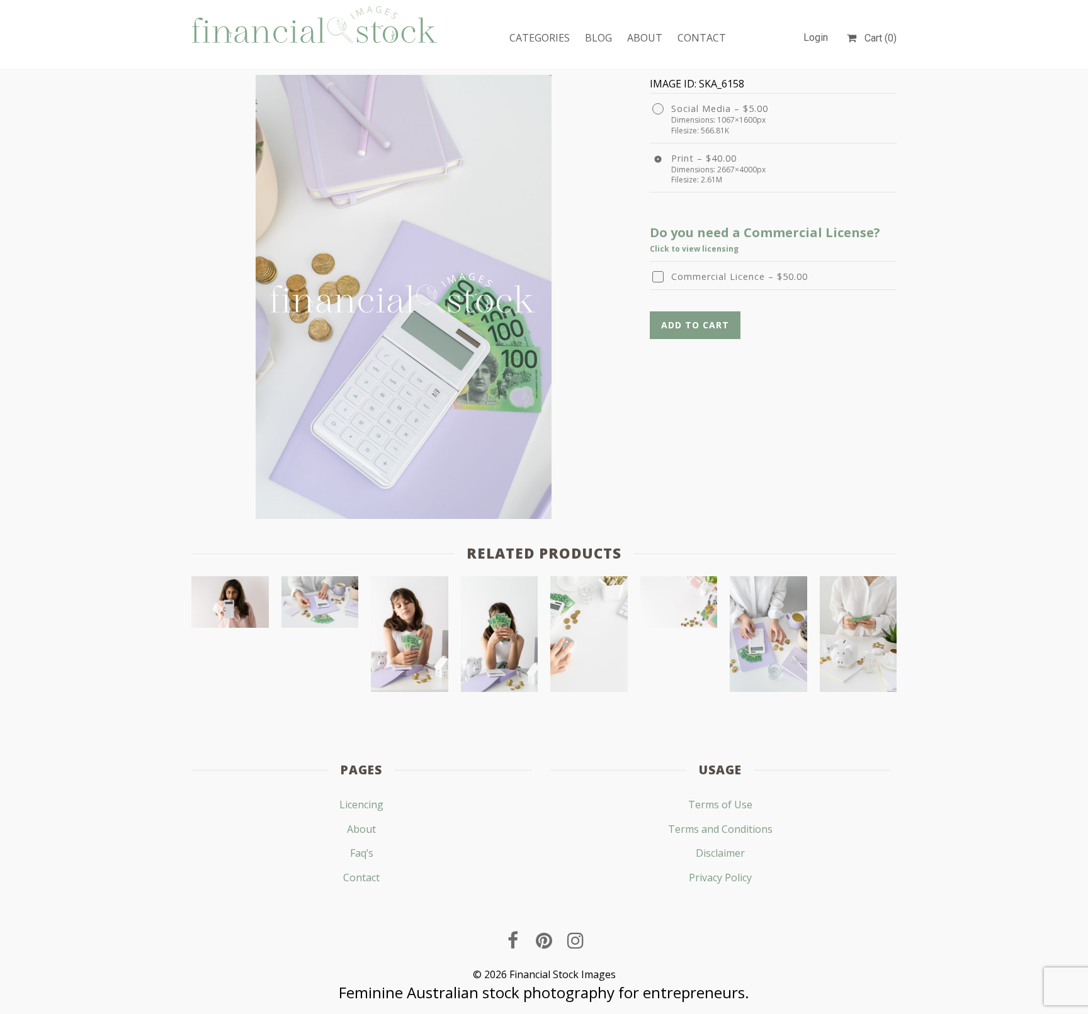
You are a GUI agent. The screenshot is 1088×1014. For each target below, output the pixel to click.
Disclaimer (720, 853)
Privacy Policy (720, 877)
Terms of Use (720, 804)
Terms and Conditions (720, 829)
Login (815, 37)
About (644, 38)
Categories (539, 38)
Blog (598, 38)
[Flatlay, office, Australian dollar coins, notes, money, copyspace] (679, 604)
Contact (701, 38)
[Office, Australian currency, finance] (589, 637)
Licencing (361, 804)
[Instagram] (575, 940)
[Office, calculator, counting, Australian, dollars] (320, 604)
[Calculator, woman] (230, 604)
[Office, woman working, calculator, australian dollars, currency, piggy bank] (858, 637)
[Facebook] (512, 940)
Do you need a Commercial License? (765, 232)
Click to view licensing (694, 248)
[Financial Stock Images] (314, 24)
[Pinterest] (544, 940)
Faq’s (361, 853)
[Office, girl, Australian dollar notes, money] (409, 637)
